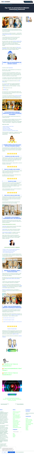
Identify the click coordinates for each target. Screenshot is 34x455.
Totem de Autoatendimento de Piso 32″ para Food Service (17, 418)
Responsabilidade (28, 424)
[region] (8, 450)
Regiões (27, 427)
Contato (27, 418)
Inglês (14, 433)
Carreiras (27, 429)
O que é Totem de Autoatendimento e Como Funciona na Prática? (16, 421)
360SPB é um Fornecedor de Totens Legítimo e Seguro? (16, 412)
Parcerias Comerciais (29, 419)
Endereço (27, 426)
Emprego (27, 425)
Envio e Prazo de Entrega (29, 423)
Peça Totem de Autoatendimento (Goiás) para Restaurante (19, 404)
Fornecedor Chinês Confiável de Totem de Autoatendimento (16, 424)
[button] (28, 2)
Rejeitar (5, 452)
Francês (14, 434)
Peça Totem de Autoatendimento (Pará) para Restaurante (5, 404)
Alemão (14, 436)
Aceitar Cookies (11, 452)
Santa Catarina (9, 399)
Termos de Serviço (28, 422)
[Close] (15, 447)
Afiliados (27, 428)
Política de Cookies (28, 421)
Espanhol (14, 435)
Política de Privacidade (29, 420)
